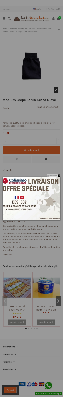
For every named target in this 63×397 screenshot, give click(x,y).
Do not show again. (54, 175)
